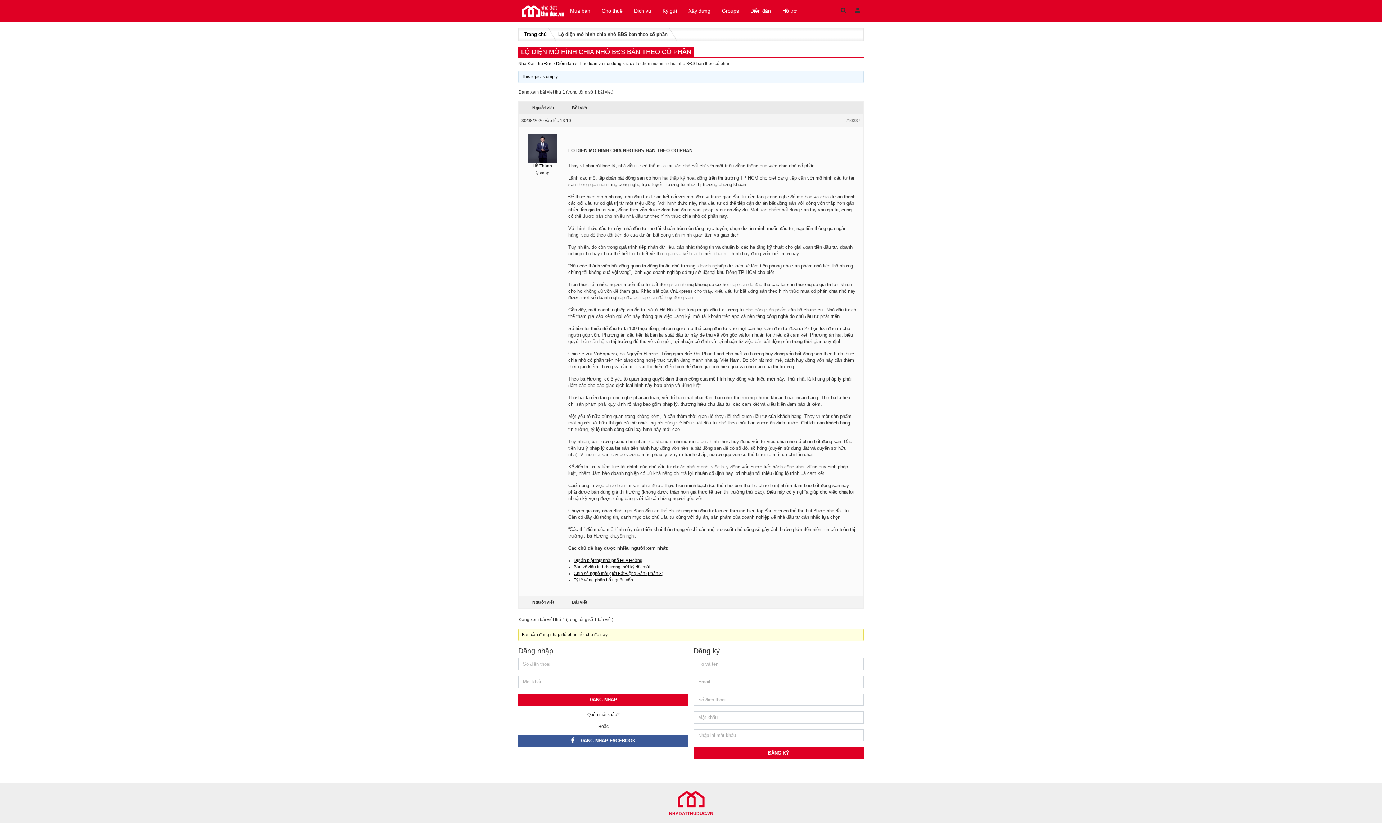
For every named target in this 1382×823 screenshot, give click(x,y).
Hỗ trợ (789, 11)
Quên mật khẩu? (603, 714)
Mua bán (580, 11)
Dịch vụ (642, 11)
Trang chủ (535, 34)
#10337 (853, 120)
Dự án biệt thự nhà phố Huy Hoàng (608, 560)
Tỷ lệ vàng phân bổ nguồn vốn (603, 580)
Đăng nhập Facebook (608, 740)
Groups (730, 11)
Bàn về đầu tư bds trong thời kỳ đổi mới (612, 567)
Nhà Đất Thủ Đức (535, 63)
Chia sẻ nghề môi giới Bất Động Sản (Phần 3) (618, 573)
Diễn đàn (760, 11)
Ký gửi (670, 11)
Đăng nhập (603, 699)
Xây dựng (699, 11)
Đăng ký (778, 753)
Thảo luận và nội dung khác (605, 63)
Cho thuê (612, 11)
